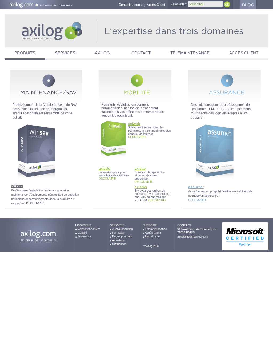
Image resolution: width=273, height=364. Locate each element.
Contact (141, 53)
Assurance (84, 236)
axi (134, 124)
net (196, 187)
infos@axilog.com (196, 236)
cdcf (35, 235)
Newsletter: (178, 4)
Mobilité (82, 232)
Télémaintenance (190, 53)
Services (65, 53)
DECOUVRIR (35, 203)
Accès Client (156, 5)
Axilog (102, 53)
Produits (24, 53)
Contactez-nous (130, 5)
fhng (49, 31)
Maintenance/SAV (88, 228)
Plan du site (152, 236)
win (17, 186)
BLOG (250, 4)
